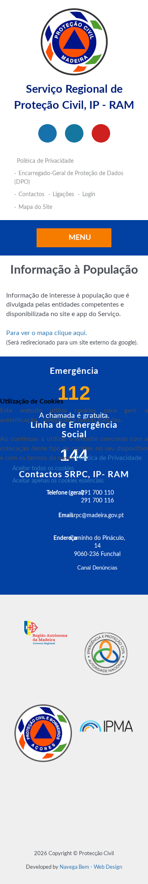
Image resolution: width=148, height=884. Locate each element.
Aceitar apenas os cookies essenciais (58, 481)
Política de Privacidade (108, 458)
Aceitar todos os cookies (43, 468)
